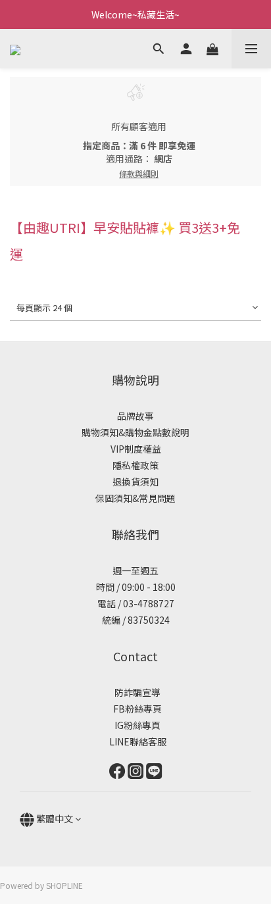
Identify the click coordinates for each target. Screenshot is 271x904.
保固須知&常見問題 (135, 498)
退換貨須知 (135, 481)
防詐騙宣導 (137, 692)
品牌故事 (135, 415)
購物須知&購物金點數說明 (135, 432)
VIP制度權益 (136, 448)
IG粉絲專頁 (135, 725)
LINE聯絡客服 (135, 741)
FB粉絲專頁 (135, 708)
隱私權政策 (135, 465)
